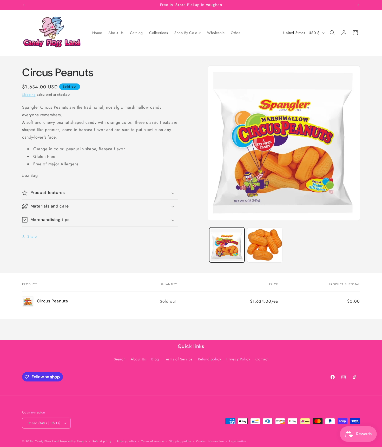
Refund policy (209, 359)
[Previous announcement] (24, 5)
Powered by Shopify (73, 441)
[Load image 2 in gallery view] (264, 245)
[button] (332, 32)
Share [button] (32, 236)
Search (120, 359)
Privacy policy (126, 441)
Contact (261, 359)
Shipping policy (180, 441)
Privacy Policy (238, 359)
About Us (138, 359)
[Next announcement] (358, 5)
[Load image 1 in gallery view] (227, 245)
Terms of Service (178, 359)
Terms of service (152, 441)
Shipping (29, 94)
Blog (155, 359)
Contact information (210, 441)
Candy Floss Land (47, 441)
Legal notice (237, 441)
